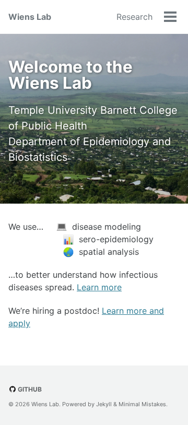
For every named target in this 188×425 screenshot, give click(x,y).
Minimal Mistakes (142, 404)
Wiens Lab (29, 16)
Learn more (99, 287)
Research (134, 16)
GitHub (29, 389)
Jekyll (104, 404)
